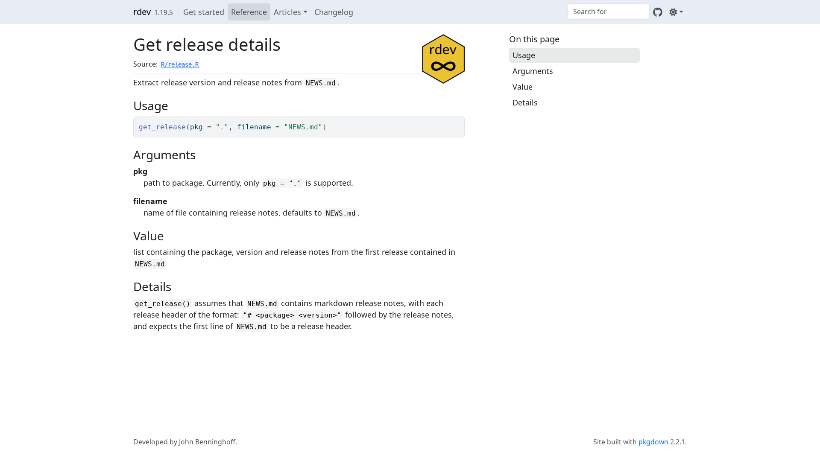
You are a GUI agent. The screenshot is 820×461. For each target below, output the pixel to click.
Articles (287, 12)
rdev (142, 12)
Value (522, 87)
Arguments (532, 71)
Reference (249, 12)
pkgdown (653, 441)
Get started (203, 12)
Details (525, 102)
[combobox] (609, 11)
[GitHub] (658, 11)
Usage (523, 55)
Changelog (333, 12)
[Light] (676, 11)
